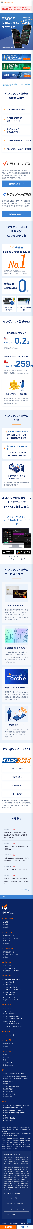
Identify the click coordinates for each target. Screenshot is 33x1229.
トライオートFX (7, 932)
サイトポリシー (8, 1091)
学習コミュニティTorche (15, 687)
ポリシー (4, 1070)
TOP (3, 896)
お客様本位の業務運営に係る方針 (13, 1074)
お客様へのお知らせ (9, 1021)
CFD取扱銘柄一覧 (8, 952)
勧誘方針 (6, 1084)
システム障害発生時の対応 (11, 1086)
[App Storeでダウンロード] (8, 552)
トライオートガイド (9, 992)
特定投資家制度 (8, 1096)
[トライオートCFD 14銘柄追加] (16, 66)
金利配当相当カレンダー (10, 954)
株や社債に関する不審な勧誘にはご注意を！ (17, 1105)
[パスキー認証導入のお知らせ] (16, 75)
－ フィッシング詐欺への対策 (12, 1026)
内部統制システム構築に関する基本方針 (15, 1079)
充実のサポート (15, 725)
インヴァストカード (15, 605)
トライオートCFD (7, 948)
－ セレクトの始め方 (10, 987)
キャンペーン (6, 1031)
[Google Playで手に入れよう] (23, 552)
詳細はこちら (16, 183)
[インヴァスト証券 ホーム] (7, 2)
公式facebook (7, 1060)
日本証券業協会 (8, 1120)
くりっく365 (7, 966)
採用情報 (6, 927)
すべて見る (26, 890)
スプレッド (6, 941)
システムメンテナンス (10, 1013)
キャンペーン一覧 (8, 1035)
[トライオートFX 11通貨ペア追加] (16, 57)
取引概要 (6, 943)
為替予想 (6, 1046)
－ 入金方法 (7, 984)
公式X (5, 1055)
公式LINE (6, 1057)
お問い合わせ (7, 1008)
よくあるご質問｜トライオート (12, 1019)
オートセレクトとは (9, 997)
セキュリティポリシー (10, 1094)
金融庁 (5, 1115)
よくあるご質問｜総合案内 (11, 1016)
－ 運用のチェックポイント (12, 990)
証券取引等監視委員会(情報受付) (13, 1110)
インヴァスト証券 (7, 918)
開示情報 (6, 924)
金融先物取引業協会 (9, 1118)
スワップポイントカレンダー (12, 938)
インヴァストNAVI (9, 995)
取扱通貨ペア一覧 (8, 936)
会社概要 (6, 922)
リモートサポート (8, 1011)
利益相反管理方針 (8, 1081)
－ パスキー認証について (11, 1024)
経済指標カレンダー (9, 1043)
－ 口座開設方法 (8, 982)
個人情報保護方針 (8, 1089)
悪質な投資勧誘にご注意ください (13, 1108)
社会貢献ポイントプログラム (16, 648)
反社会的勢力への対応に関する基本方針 (15, 1076)
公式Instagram (8, 1065)
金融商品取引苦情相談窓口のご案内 (14, 1113)
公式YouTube (7, 1062)
